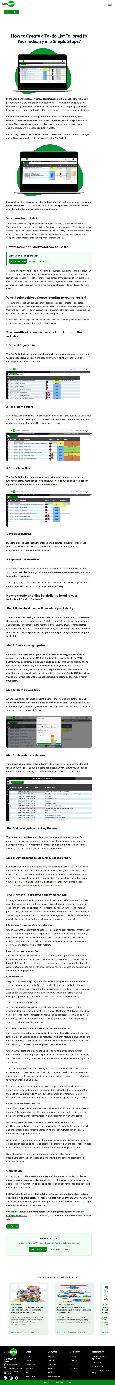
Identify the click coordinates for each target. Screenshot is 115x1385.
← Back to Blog (11, 12)
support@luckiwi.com (14, 1368)
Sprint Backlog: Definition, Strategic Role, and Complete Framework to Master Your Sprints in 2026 (27, 1309)
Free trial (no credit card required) (57, 1382)
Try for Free (13, 1226)
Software (29, 1356)
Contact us (73, 1360)
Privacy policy (97, 1362)
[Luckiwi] (10, 1355)
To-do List (51, 1360)
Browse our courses (59, 1249)
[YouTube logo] (16, 1378)
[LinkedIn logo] (5, 1378)
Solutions (51, 1356)
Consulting (29, 1368)
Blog (71, 1364)
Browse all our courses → (39, 261)
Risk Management (54, 1376)
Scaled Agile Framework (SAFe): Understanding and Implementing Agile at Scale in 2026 (73, 1309)
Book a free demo (18, 261)
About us (73, 1356)
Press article (74, 1368)
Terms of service (98, 1366)
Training (28, 1360)
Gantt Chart (52, 1364)
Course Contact (31, 1364)
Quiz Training (30, 1376)
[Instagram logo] (11, 1378)
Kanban (50, 1368)
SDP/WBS (51, 1372)
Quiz (27, 1372)
